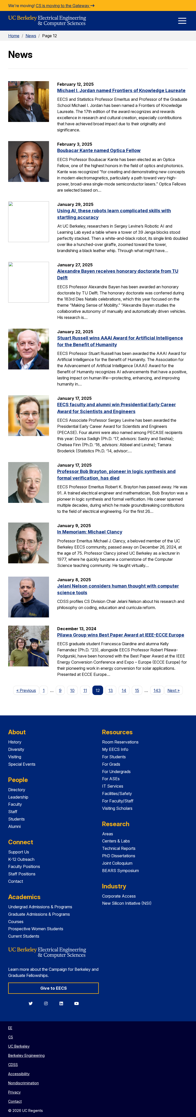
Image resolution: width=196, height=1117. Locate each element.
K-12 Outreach (21, 859)
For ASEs (111, 778)
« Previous (27, 690)
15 (137, 690)
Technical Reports (119, 848)
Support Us (18, 851)
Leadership (18, 797)
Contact (15, 881)
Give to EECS (53, 988)
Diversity (16, 749)
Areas (107, 833)
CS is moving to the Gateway (63, 5)
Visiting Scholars (117, 808)
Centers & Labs (116, 840)
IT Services (112, 786)
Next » (175, 690)
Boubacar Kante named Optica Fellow (99, 150)
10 (72, 690)
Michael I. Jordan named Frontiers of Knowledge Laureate (121, 90)
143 (157, 690)
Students (16, 819)
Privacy (14, 1092)
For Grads (111, 764)
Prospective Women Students (35, 928)
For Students (114, 756)
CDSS (13, 1064)
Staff (12, 811)
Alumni (14, 826)
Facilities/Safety (117, 793)
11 (85, 690)
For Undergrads (116, 771)
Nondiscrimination (23, 1083)
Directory (16, 789)
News (31, 35)
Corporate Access (119, 896)
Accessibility (19, 1074)
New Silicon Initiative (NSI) (127, 903)
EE (10, 1028)
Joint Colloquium (117, 863)
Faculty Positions (24, 866)
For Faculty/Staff (117, 800)
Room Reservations (120, 741)
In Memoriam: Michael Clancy (89, 532)
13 (110, 690)
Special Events (21, 764)
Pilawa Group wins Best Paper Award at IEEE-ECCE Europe (120, 635)
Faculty (15, 804)
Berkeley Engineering (26, 1055)
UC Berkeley (19, 1046)
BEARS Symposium (120, 870)
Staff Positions (21, 873)
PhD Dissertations (118, 855)
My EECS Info (115, 749)
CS (10, 1037)
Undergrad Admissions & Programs (40, 906)
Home (13, 35)
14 (124, 690)
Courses (15, 921)
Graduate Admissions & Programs (39, 914)
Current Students (23, 936)
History (14, 741)
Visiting (14, 756)
